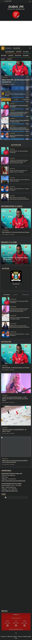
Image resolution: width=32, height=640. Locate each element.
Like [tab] (16, 99)
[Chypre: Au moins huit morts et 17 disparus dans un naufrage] (5, 170)
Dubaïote (12, 84)
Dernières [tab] (6, 99)
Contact (9, 59)
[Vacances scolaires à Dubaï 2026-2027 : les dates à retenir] (5, 120)
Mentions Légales (12, 636)
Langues (10, 55)
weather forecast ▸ (16, 629)
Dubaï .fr (16, 6)
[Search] (30, 48)
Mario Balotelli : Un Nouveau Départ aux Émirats (15, 232)
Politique (26, 51)
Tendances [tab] (26, 99)
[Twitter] (16, 287)
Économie (26, 55)
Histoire (18, 51)
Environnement (9, 51)
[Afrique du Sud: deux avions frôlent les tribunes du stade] (5, 179)
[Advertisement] (16, 33)
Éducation (18, 55)
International (7, 92)
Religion (3, 55)
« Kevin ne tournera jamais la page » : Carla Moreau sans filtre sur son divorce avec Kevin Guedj (19, 114)
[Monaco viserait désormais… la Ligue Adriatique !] (5, 135)
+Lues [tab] (15, 294)
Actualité (8, 48)
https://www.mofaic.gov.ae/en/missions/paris (13, 480)
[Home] (3, 48)
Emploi (3, 59)
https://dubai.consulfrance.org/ (9, 491)
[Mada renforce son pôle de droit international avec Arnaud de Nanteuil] (5, 127)
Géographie (16, 48)
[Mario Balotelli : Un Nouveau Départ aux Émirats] (16, 65)
